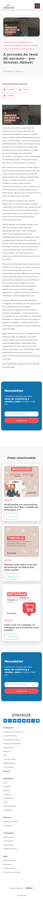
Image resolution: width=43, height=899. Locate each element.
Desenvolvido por (16, 888)
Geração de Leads (21, 45)
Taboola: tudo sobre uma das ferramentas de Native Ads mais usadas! (20, 567)
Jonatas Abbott (28, 49)
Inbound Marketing (12, 49)
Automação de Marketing (14, 42)
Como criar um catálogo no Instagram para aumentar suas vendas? (21, 627)
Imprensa (33, 45)
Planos (6, 771)
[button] (37, 6)
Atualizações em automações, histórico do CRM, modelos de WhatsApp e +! (21, 507)
